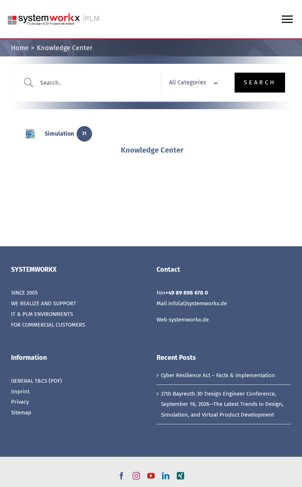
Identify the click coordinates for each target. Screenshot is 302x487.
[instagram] (136, 476)
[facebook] (121, 476)
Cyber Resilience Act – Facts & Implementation (218, 375)
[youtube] (151, 476)
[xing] (180, 476)
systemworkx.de (189, 319)
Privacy (20, 402)
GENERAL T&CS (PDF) (36, 381)
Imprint (20, 391)
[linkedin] (165, 476)
